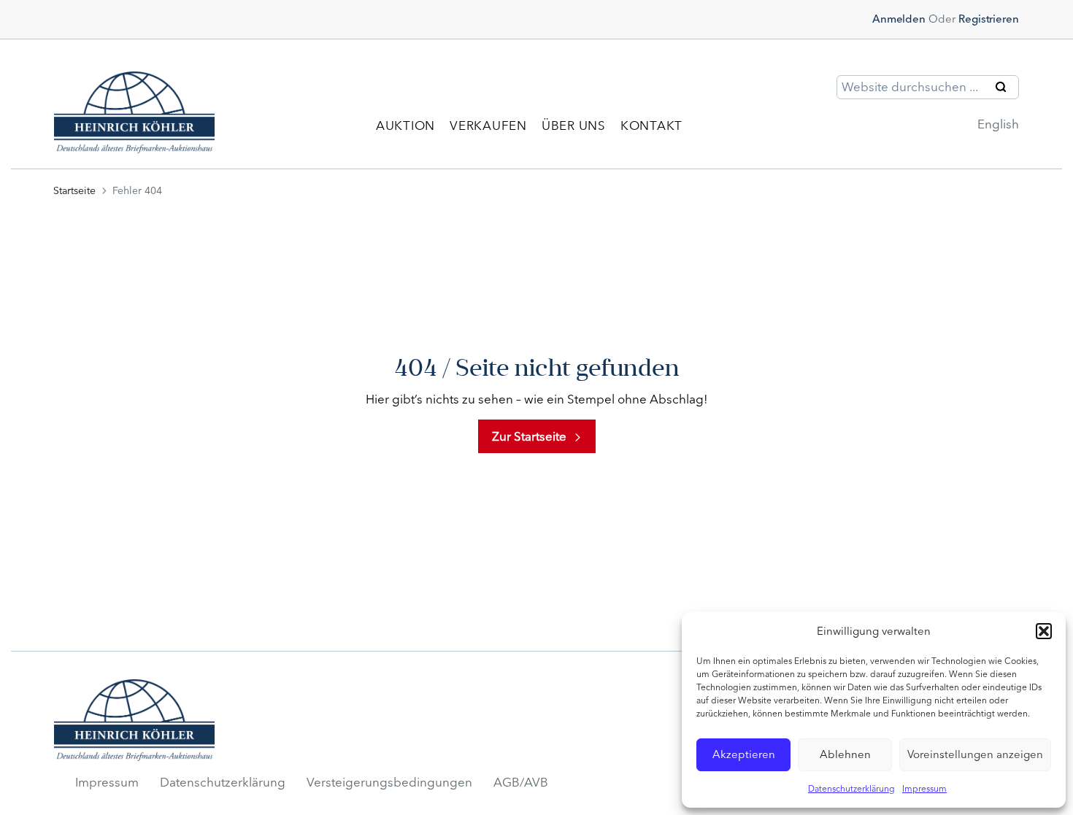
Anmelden (899, 19)
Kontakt (651, 125)
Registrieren (988, 19)
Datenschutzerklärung (851, 789)
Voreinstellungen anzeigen (975, 754)
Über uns (574, 125)
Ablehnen (845, 754)
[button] (1044, 631)
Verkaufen (488, 125)
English (998, 124)
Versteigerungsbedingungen (389, 782)
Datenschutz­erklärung (222, 782)
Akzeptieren (743, 754)
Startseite (74, 191)
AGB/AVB (520, 782)
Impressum (924, 789)
